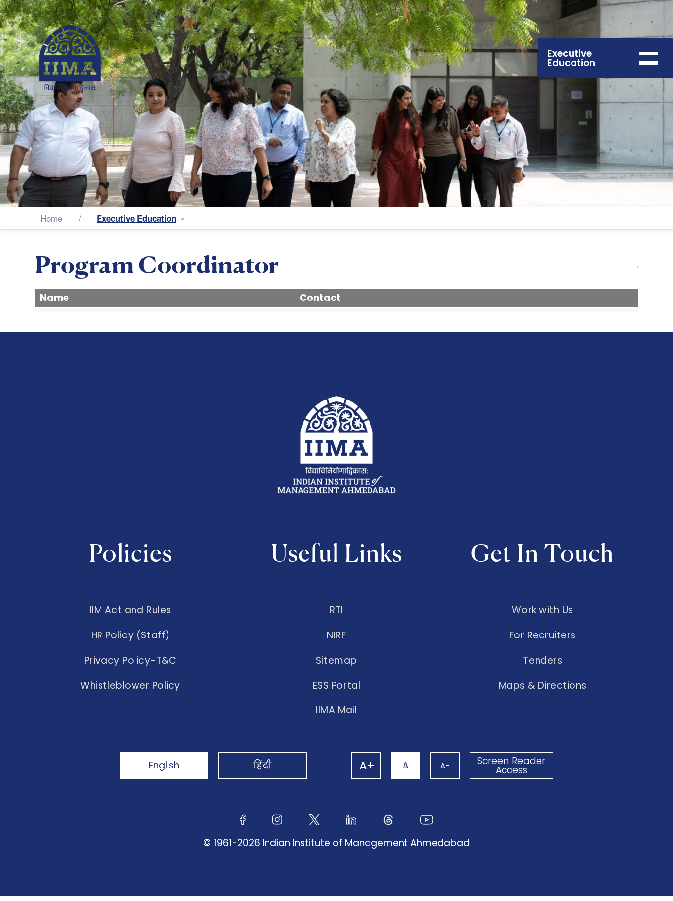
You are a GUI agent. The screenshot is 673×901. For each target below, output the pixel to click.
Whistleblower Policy (130, 686)
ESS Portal (336, 686)
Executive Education (136, 218)
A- (444, 765)
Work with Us (542, 610)
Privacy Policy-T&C (130, 661)
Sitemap (336, 661)
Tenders (542, 661)
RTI (336, 610)
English (164, 765)
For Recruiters (542, 635)
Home (51, 218)
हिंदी (262, 765)
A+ (367, 765)
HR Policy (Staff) (130, 635)
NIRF (336, 635)
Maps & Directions (543, 686)
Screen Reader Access (511, 765)
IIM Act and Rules (130, 610)
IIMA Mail (336, 710)
